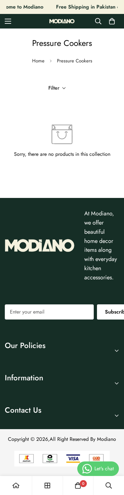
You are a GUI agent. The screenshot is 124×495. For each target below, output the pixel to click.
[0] (112, 21)
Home (38, 60)
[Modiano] (62, 21)
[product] (16, 485)
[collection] (47, 485)
